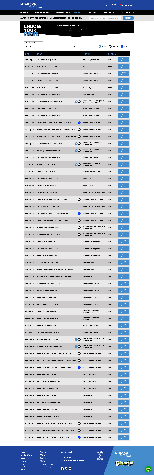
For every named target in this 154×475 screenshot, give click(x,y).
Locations (110, 12)
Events (79, 12)
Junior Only (126, 46)
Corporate (128, 12)
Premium (103, 46)
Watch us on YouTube (70, 468)
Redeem (128, 18)
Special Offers (42, 12)
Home (25, 12)
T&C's (42, 461)
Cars (94, 12)
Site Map (24, 470)
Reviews (43, 452)
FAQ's (42, 455)
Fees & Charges (46, 467)
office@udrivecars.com (74, 460)
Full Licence (114, 46)
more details (124, 60)
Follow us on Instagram (66, 468)
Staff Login (44, 458)
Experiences (62, 12)
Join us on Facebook (62, 468)
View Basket (127, 5)
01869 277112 (69, 457)
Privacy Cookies (46, 464)
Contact (112, 5)
